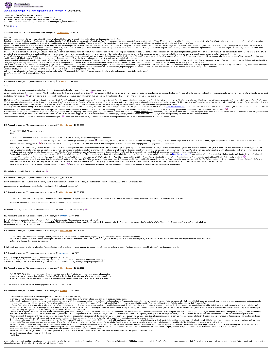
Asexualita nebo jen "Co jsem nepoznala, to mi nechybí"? (35, 10)
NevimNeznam (63, 33)
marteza (63, 216)
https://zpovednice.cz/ (175, 106)
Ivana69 (63, 291)
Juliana (63, 81)
